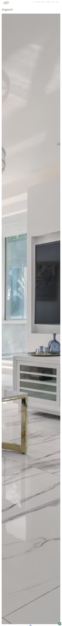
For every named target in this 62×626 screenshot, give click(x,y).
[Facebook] (30, 625)
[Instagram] (29, 625)
